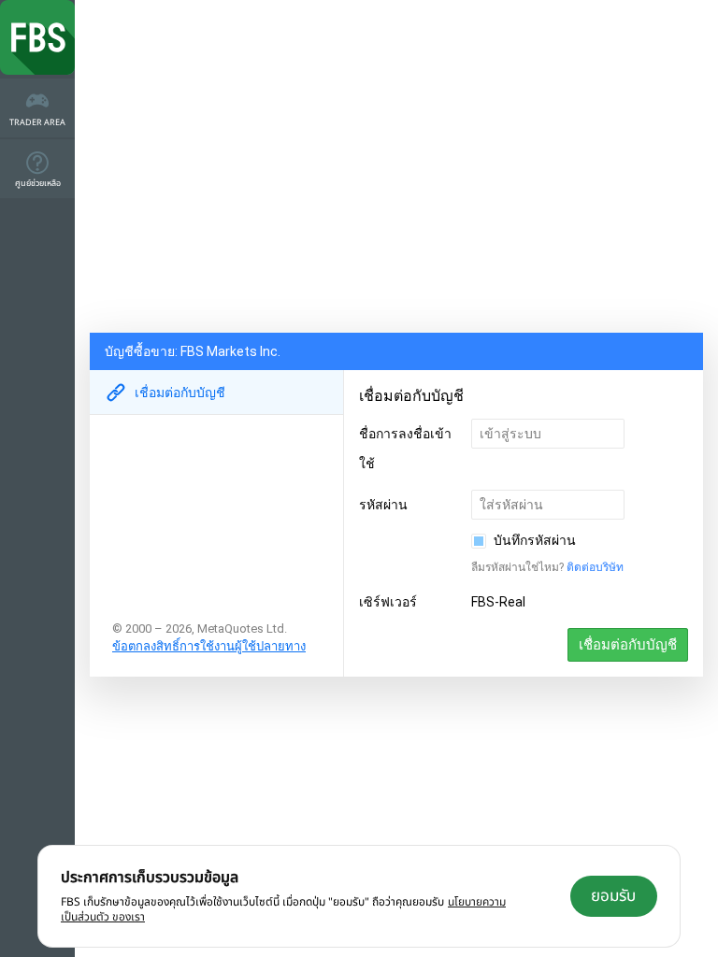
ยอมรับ (613, 896)
